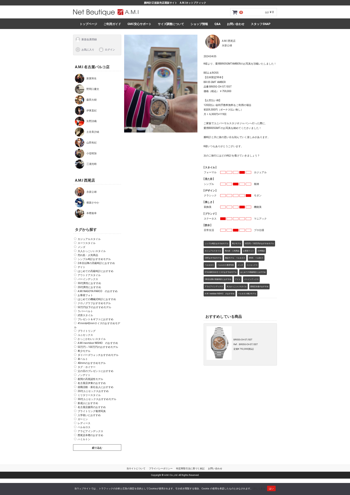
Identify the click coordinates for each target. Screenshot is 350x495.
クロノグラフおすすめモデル (94, 303)
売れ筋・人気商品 (88, 255)
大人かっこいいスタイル (92, 251)
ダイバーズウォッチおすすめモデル (98, 355)
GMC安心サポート (139, 24)
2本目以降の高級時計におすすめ (96, 263)
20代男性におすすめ (89, 287)
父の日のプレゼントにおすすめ (95, 371)
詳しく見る (259, 488)
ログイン (110, 49)
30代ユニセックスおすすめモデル (97, 399)
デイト (81, 267)
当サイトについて (136, 468)
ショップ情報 (199, 24)
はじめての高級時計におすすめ (95, 271)
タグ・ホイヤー (87, 367)
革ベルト (83, 359)
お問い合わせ (235, 24)
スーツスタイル (87, 243)
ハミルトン (84, 439)
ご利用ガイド (112, 24)
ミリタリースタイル (89, 395)
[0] (235, 12)
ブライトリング (87, 330)
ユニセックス (85, 334)
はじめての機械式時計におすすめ (97, 299)
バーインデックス (88, 279)
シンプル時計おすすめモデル (94, 259)
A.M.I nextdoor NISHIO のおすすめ (98, 342)
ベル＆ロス (84, 427)
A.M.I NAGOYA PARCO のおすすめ (98, 291)
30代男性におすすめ (89, 283)
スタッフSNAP (261, 24)
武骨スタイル (85, 315)
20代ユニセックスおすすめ (93, 391)
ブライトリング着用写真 (92, 411)
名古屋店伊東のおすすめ (92, 383)
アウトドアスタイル (89, 275)
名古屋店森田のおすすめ (92, 407)
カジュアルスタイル (89, 239)
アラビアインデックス (90, 431)
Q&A (217, 24)
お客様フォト (85, 295)
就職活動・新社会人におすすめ (95, 387)
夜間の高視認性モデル (90, 379)
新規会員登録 (89, 39)
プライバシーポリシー (161, 468)
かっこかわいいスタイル (92, 338)
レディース (84, 423)
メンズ (81, 247)
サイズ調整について (171, 24)
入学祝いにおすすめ (89, 415)
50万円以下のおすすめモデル (94, 307)
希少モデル (84, 351)
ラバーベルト (85, 311)
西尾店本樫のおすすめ (90, 435)
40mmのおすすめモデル (92, 363)
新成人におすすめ (88, 403)
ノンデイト (84, 375)
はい (271, 488)
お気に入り (87, 49)
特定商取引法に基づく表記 (190, 468)
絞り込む (97, 447)
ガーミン (83, 419)
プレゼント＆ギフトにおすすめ (95, 319)
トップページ (88, 24)
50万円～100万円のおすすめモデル (98, 346)
